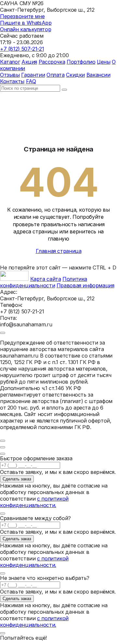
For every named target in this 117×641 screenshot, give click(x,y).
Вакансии (98, 75)
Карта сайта (45, 279)
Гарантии (33, 75)
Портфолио (81, 62)
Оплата (55, 75)
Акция (29, 62)
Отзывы (10, 75)
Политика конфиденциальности (43, 282)
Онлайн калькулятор (25, 29)
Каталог (10, 62)
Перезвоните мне (22, 16)
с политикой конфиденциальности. (34, 501)
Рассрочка (52, 62)
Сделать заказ (17, 479)
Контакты (12, 81)
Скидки (75, 75)
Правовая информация (85, 285)
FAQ (31, 81)
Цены (103, 62)
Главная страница (59, 251)
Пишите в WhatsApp (26, 23)
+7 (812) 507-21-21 (22, 49)
